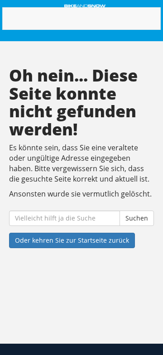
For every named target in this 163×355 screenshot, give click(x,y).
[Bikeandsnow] (85, 6)
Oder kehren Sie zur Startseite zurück (72, 240)
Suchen (136, 218)
